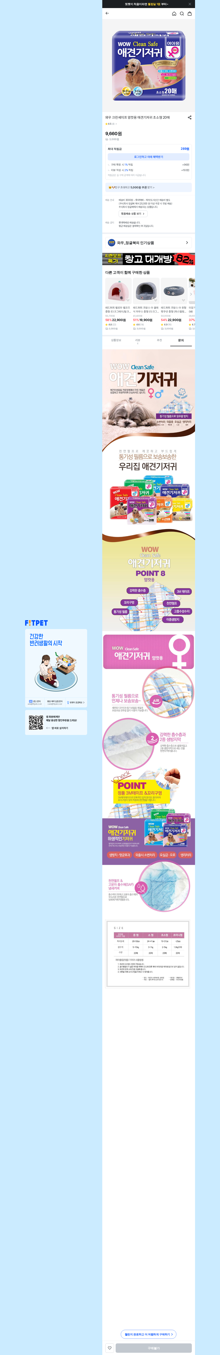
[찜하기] (127, 300)
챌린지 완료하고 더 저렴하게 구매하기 (147, 1334)
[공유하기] (189, 117)
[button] (36, 623)
